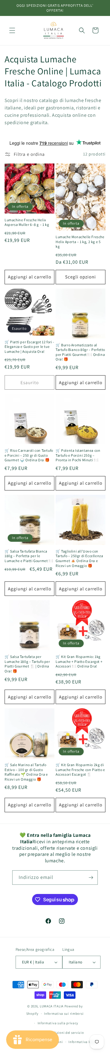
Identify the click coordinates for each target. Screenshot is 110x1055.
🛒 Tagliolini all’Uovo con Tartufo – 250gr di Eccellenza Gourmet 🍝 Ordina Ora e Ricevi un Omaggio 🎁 (79, 558)
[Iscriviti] (90, 877)
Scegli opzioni (80, 277)
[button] (12, 30)
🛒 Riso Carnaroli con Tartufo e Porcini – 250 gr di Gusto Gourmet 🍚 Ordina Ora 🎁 (29, 455)
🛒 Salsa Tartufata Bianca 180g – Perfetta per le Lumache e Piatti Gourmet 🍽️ (29, 556)
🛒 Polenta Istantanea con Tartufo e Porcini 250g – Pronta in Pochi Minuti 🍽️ (78, 455)
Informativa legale (83, 1042)
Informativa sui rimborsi (64, 1013)
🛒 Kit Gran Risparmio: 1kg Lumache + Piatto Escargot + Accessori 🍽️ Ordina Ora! (79, 661)
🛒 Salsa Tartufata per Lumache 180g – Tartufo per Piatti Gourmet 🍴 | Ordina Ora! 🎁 (27, 663)
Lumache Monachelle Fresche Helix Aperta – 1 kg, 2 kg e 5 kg (80, 241)
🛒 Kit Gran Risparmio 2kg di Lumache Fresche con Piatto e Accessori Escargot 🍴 (80, 769)
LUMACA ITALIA (52, 1006)
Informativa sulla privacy (58, 1023)
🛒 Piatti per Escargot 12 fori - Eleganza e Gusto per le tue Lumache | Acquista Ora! (29, 347)
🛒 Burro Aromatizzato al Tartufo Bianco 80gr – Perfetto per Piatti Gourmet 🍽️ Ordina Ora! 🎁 (80, 352)
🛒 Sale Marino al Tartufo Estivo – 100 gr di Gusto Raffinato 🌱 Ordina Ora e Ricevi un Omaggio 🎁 (26, 771)
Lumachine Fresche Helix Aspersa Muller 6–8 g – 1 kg (27, 222)
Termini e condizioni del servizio (58, 1032)
